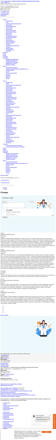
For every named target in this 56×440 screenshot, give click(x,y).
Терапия (8, 44)
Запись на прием (4, 175)
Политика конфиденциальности (8, 392)
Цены (4, 53)
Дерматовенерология (11, 26)
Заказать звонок (4, 356)
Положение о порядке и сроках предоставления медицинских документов (18, 395)
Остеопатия (8, 38)
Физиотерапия (9, 48)
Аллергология (9, 21)
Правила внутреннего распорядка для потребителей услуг (14, 393)
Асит (7, 22)
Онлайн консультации (11, 37)
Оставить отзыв (4, 363)
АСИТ (7, 83)
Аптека (7, 78)
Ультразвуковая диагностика (12, 107)
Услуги (5, 19)
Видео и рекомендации (11, 73)
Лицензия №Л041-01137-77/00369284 (9, 388)
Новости (8, 77)
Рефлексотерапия (10, 42)
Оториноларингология (11, 36)
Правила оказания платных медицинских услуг (17, 69)
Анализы (5, 52)
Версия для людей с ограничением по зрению (11, 384)
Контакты (5, 56)
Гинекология (9, 25)
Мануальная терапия (11, 30)
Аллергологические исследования (14, 145)
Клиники (5, 58)
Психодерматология (10, 41)
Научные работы (10, 70)
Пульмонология (9, 40)
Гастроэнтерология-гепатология (13, 23)
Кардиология (9, 29)
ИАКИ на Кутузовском (11, 63)
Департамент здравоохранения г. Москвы (10, 396)
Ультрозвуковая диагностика (12, 45)
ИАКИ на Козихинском (11, 60)
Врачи (4, 55)
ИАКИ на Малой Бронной (12, 59)
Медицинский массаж (11, 31)
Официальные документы (7, 385)
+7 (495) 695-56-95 (5, 11)
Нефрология (9, 34)
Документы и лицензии (11, 67)
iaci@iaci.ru (6, 357)
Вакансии (8, 75)
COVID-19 (8, 51)
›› (3, 312)
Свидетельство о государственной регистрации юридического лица (16, 390)
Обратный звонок (5, 14)
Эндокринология (10, 49)
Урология (8, 47)
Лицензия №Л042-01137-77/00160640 (9, 389)
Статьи (7, 71)
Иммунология (9, 27)
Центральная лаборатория (12, 62)
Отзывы (8, 74)
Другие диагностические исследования (15, 146)
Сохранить (5, 217)
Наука (4, 66)
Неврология (9, 33)
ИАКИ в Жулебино (10, 64)
